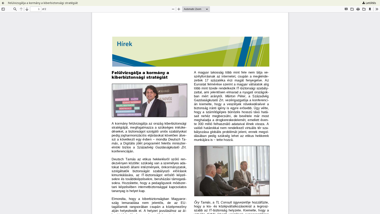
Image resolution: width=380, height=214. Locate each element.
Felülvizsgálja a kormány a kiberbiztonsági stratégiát (43, 3)
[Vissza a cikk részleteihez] (3, 3)
